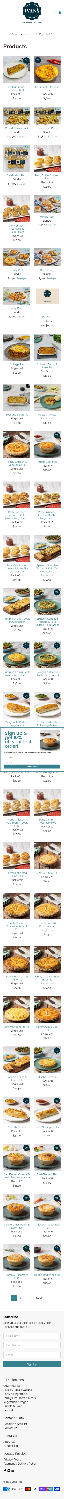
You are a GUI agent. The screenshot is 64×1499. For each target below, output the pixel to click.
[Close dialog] (62, 729)
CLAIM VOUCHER (32, 766)
